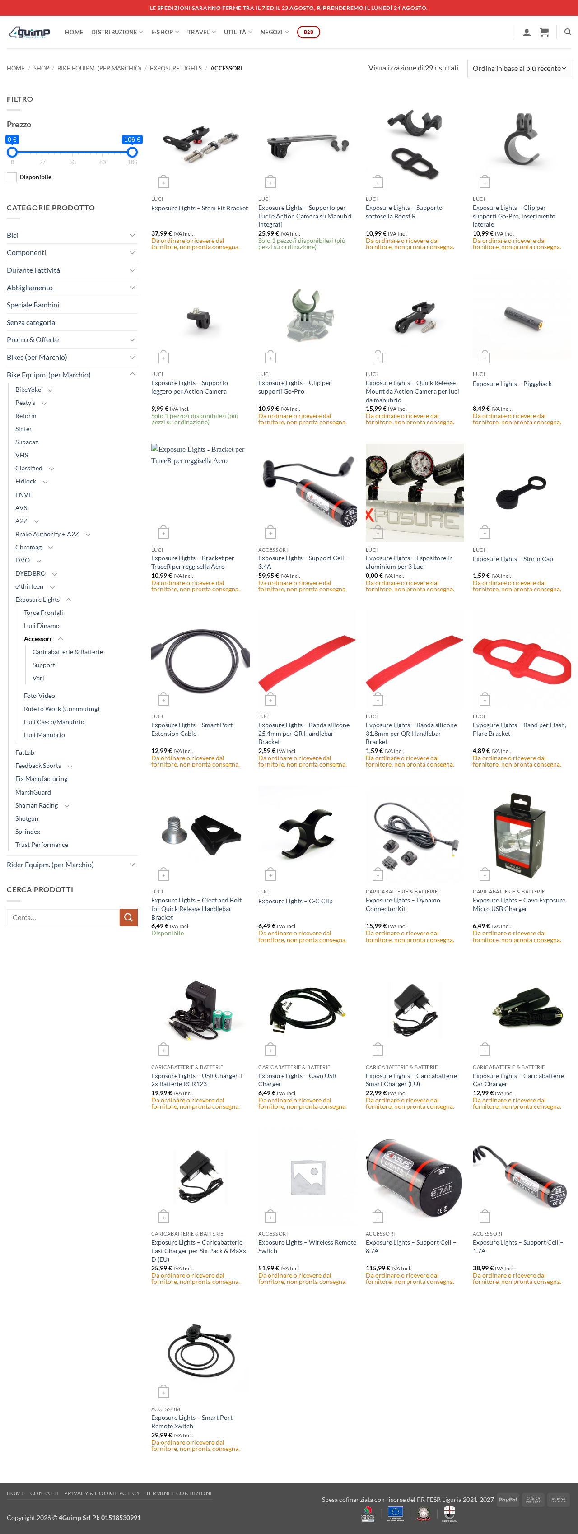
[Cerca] (567, 32)
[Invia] (129, 917)
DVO (22, 560)
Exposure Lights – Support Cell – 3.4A (303, 562)
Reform (26, 415)
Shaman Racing (36, 805)
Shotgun (26, 818)
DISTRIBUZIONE (114, 32)
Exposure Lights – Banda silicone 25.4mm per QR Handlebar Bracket (304, 733)
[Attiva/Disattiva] (132, 234)
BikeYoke (28, 389)
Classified (28, 468)
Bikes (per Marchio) (37, 357)
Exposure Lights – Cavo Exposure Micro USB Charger (519, 904)
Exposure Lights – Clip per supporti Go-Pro (294, 387)
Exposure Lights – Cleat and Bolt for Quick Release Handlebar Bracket (196, 908)
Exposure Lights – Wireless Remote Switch (307, 1246)
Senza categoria (31, 322)
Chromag (28, 547)
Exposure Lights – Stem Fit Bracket (199, 208)
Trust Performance (41, 844)
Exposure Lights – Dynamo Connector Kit (403, 904)
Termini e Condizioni (179, 1493)
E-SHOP (162, 32)
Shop (41, 68)
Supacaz (26, 442)
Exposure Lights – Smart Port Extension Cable (192, 729)
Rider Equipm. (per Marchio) (50, 864)
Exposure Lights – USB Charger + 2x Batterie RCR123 (197, 1080)
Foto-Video (39, 695)
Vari (38, 678)
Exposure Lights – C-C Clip (295, 901)
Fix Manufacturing (41, 778)
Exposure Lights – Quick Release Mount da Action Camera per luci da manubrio (412, 391)
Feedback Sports (38, 765)
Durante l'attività (33, 269)
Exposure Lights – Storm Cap (513, 558)
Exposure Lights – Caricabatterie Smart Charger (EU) (411, 1080)
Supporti (45, 665)
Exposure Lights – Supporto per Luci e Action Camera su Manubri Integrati (305, 216)
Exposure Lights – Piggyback (512, 383)
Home (74, 32)
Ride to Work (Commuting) (61, 708)
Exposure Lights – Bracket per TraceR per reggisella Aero (192, 562)
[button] (526, 32)
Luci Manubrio (44, 735)
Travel (198, 32)
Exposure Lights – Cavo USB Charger (297, 1080)
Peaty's (25, 402)
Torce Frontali (43, 612)
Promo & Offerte (33, 339)
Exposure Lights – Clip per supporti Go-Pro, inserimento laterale (514, 216)
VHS (21, 455)
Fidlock (25, 481)
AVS (21, 507)
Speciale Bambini (33, 304)
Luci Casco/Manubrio (54, 721)
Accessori (37, 638)
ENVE (23, 494)
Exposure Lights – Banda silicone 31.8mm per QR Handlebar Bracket (411, 733)
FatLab (24, 752)
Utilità (235, 32)
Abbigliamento (30, 287)
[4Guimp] (29, 32)
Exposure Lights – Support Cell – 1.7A (518, 1246)
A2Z (21, 521)
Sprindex (27, 831)
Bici (12, 235)
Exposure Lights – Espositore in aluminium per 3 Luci (409, 562)
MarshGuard (33, 792)
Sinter (23, 428)
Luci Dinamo (42, 625)
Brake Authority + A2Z (47, 534)
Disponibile (35, 177)
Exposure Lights (176, 68)
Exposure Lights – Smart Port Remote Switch (192, 1421)
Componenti (26, 252)
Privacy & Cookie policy (102, 1493)
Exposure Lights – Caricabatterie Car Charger (518, 1080)
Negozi (272, 32)
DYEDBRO (30, 573)
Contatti (44, 1493)
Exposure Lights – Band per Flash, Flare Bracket (519, 729)
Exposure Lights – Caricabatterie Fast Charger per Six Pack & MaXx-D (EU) (199, 1250)
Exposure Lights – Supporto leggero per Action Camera (189, 387)
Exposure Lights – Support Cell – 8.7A (411, 1246)
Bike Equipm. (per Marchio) (99, 68)
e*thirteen (29, 586)
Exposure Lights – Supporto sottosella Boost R (404, 212)
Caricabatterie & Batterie (68, 651)
